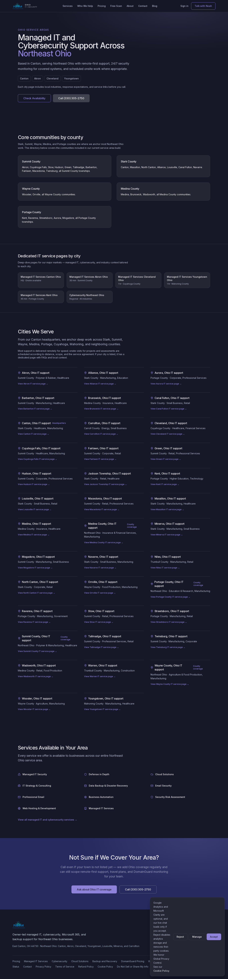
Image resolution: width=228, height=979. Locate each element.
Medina (125, 194)
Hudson (59, 167)
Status (16, 966)
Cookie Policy (105, 966)
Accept (214, 936)
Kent (24, 217)
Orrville (36, 194)
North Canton (148, 167)
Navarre (197, 167)
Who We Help (85, 6)
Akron (37, 78)
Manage (197, 936)
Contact (142, 6)
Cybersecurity (59, 961)
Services (68, 6)
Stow (50, 167)
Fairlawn (26, 170)
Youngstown (71, 78)
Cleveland (52, 78)
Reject (180, 936)
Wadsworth (149, 194)
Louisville (172, 167)
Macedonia (38, 170)
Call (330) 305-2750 (71, 98)
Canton (24, 78)
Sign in (184, 6)
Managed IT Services (36, 961)
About (130, 6)
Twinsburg (52, 170)
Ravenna (33, 217)
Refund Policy (86, 966)
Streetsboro (45, 217)
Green (68, 167)
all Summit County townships (74, 170)
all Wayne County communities (58, 194)
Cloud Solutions (79, 961)
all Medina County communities (173, 194)
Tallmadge (78, 167)
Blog (154, 6)
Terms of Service (64, 966)
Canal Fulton (185, 167)
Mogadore (68, 217)
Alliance (161, 167)
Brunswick (136, 194)
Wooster (26, 194)
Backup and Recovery (104, 961)
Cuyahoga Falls (38, 167)
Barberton (91, 167)
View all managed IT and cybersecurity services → (47, 819)
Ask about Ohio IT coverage (94, 889)
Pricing (102, 6)
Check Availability (34, 98)
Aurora (57, 217)
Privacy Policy (43, 966)
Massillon (135, 167)
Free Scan (116, 6)
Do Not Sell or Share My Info (132, 966)
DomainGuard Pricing (132, 961)
